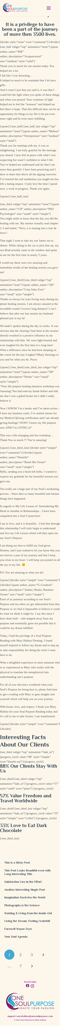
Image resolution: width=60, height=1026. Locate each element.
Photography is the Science (22, 905)
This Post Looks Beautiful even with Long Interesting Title (27, 873)
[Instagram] (32, 986)
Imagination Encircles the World (24, 897)
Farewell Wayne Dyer (18, 929)
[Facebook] (27, 986)
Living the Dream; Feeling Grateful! (27, 921)
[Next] (32, 966)
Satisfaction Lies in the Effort (23, 882)
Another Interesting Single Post (24, 890)
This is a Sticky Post (17, 863)
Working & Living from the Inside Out (28, 913)
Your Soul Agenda (15, 937)
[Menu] (48, 8)
